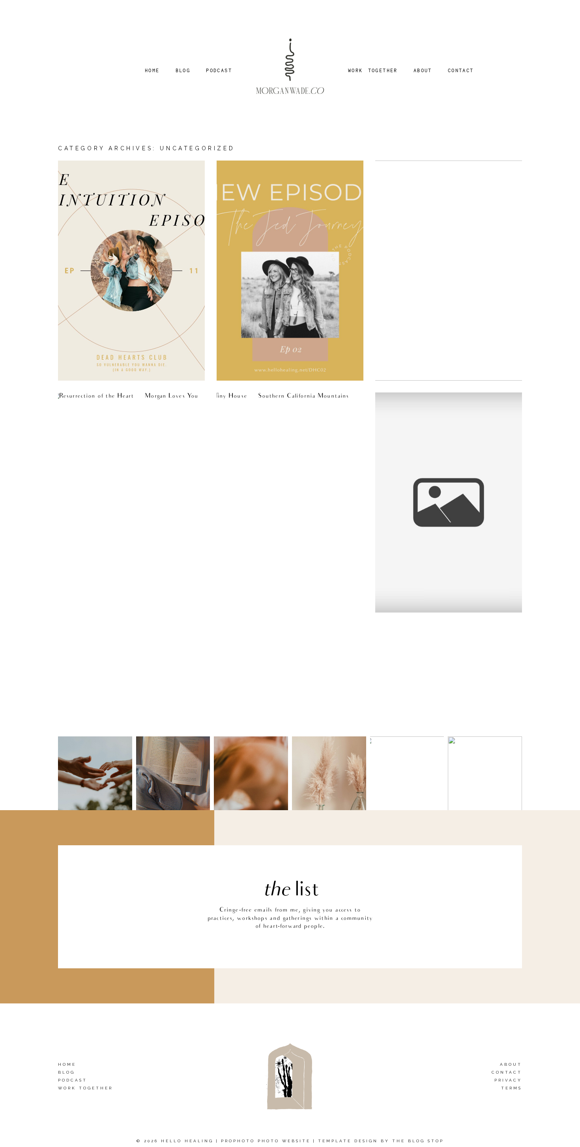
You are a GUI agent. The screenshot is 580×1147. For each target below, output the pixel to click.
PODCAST (219, 70)
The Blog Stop (418, 1141)
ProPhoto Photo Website (266, 1141)
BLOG (183, 70)
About (511, 1064)
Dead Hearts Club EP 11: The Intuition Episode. (116, 174)
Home (67, 1064)
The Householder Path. (266, 404)
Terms (511, 1088)
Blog (66, 1072)
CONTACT (461, 70)
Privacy (508, 1080)
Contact (507, 1072)
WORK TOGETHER (373, 70)
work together (85, 1088)
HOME (152, 70)
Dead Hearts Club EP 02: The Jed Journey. (283, 174)
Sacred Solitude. (413, 404)
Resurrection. (90, 404)
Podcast (72, 1080)
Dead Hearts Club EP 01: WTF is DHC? (439, 174)
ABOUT (422, 70)
